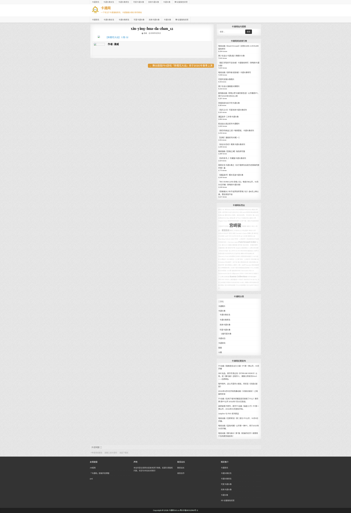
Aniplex (238, 248)
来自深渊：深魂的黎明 (250, 245)
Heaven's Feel (223, 256)
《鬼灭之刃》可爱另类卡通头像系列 (232, 110)
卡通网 (106, 8)
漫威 (145, 33)
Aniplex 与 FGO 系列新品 (228, 414)
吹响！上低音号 (245, 259)
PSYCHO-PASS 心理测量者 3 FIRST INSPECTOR (235, 279)
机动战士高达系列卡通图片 (229, 124)
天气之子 (239, 218)
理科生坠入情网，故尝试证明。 (235, 215)
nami (244, 212)
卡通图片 (221, 306)
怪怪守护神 (231, 248)
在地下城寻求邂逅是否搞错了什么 (242, 268)
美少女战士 (241, 282)
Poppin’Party (222, 221)
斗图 (220, 352)
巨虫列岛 (237, 253)
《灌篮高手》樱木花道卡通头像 (230, 175)
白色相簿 (232, 256)
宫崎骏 (235, 225)
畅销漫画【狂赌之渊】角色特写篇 (231, 151)
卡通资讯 (95, 2)
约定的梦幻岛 (229, 253)
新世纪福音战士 (248, 251)
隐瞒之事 (250, 233)
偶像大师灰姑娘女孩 (247, 253)
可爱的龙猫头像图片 (226, 79)
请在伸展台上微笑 (231, 265)
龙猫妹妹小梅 (222, 248)
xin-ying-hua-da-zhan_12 (152, 28)
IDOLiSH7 (250, 285)
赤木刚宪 (223, 271)
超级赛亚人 (245, 248)
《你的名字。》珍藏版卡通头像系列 (232, 158)
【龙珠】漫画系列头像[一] (228, 137)
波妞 (233, 233)
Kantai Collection (238, 276)
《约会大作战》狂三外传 (226, 251)
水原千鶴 (243, 221)
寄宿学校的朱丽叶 (234, 221)
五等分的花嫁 (253, 248)
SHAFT (226, 233)
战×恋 (229, 273)
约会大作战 (235, 209)
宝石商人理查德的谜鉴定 (243, 256)
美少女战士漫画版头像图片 (229, 86)
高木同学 (221, 265)
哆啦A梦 (232, 218)
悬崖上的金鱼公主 (236, 230)
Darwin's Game (241, 233)
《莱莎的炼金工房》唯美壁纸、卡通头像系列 (236, 130)
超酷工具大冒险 (111, 453)
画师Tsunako (246, 265)
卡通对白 (221, 338)
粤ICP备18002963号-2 (189, 510)
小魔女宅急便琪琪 (253, 221)
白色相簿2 (242, 285)
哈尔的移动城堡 (230, 285)
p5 (241, 236)
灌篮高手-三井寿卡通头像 (228, 117)
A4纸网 (93, 468)
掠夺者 (240, 245)
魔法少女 (221, 209)
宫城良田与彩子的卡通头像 (229, 103)
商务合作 (180, 473)
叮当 (237, 285)
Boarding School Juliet (226, 239)
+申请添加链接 (96, 453)
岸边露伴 (245, 230)
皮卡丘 (255, 279)
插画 (220, 348)
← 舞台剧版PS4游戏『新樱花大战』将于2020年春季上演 (181, 65)
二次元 (221, 301)
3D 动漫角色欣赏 (181, 2)
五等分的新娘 (224, 277)
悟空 (230, 233)
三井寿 (245, 236)
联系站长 (180, 468)
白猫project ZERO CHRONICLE (242, 273)
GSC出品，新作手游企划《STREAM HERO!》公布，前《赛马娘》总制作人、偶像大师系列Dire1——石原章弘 (237, 376)
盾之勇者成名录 (243, 262)
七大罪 (229, 271)
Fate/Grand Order (247, 242)
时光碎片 (249, 215)
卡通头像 (166, 2)
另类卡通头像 (153, 2)
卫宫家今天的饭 (223, 226)
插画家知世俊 (236, 271)
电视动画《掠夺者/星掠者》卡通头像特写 (234, 72)
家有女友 (228, 209)
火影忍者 (225, 212)
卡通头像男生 (123, 2)
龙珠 (219, 212)
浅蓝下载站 (123, 453)
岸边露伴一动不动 (231, 262)
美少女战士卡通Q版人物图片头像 (231, 56)
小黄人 (239, 265)
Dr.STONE (239, 251)
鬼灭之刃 (225, 245)
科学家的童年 (252, 277)
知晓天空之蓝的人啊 (249, 218)
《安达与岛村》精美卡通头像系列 (231, 144)
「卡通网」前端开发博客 (99, 473)
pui (91, 479)
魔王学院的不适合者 (230, 282)
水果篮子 (223, 259)
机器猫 (244, 226)
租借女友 (255, 262)
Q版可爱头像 (226, 334)
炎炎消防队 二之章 (233, 259)
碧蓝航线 (225, 230)
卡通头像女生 (108, 2)
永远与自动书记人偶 (235, 212)
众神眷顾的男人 (225, 268)
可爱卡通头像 (138, 2)
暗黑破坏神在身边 (245, 209)
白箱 (250, 262)
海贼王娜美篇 (232, 245)
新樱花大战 (251, 236)
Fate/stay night (233, 242)
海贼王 (249, 226)
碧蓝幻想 (255, 209)
